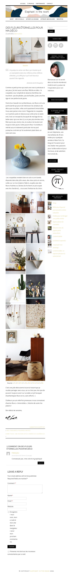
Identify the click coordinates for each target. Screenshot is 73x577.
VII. (30, 383)
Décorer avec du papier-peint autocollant (58, 230)
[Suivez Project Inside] (57, 182)
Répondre (41, 463)
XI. (42, 383)
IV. (21, 383)
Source (25, 65)
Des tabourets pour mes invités (18, 430)
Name (10, 495)
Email (10, 501)
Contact (50, 3)
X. (39, 383)
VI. (27, 383)
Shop (11, 19)
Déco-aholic (19, 19)
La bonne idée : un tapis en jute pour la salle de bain (59, 253)
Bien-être (60, 19)
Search (51, 31)
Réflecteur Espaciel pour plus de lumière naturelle (59, 210)
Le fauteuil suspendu (59, 240)
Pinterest (61, 45)
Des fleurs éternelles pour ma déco (24, 29)
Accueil (23, 3)
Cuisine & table (57, 236)
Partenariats (40, 3)
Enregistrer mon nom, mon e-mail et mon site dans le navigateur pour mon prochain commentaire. (13, 527)
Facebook (50, 45)
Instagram (55, 45)
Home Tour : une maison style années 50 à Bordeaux (25, 434)
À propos (30, 3)
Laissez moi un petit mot (37, 427)
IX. (37, 383)
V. (24, 383)
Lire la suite (52, 161)
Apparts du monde (32, 19)
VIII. (33, 383)
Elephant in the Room (40, 571)
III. (18, 383)
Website (10, 506)
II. (15, 383)
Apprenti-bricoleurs (47, 19)
